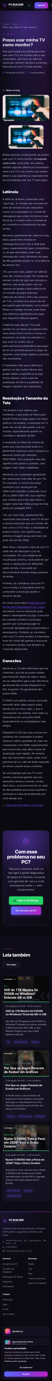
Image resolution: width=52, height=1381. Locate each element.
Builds (31, 1264)
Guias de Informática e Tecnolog (24, 805)
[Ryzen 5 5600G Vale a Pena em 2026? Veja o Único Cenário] (26, 1138)
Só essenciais (26, 1367)
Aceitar (26, 1374)
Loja (30, 1268)
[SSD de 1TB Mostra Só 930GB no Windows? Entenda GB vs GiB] (26, 989)
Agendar (41, 5)
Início (6, 24)
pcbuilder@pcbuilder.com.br (19, 1251)
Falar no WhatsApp (27, 900)
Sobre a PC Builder (37, 1283)
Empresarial (8, 1286)
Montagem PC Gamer (13, 1277)
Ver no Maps (9, 1314)
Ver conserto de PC (25, 910)
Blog (15, 24)
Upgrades (7, 1281)
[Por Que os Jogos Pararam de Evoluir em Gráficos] (26, 1063)
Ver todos (11, 964)
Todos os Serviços (36, 1278)
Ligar (5, 1304)
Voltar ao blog (13, 90)
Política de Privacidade (15, 1361)
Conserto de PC (10, 1264)
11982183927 (11, 1247)
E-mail (5, 1309)
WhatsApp (8, 1299)
